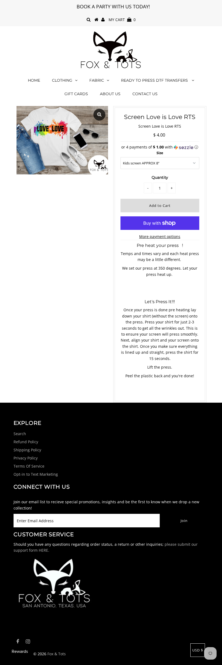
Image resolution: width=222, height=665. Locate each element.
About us (110, 93)
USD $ (197, 650)
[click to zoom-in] (99, 115)
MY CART (122, 19)
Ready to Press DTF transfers (155, 80)
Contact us (145, 93)
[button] (159, 147)
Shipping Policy (27, 449)
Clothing (62, 80)
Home (34, 80)
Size (159, 152)
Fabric (96, 80)
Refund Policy (26, 441)
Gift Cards (76, 93)
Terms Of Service (29, 466)
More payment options (159, 236)
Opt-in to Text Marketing (36, 474)
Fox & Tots (56, 653)
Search (20, 433)
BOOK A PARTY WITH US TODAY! (113, 6)
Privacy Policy (26, 458)
